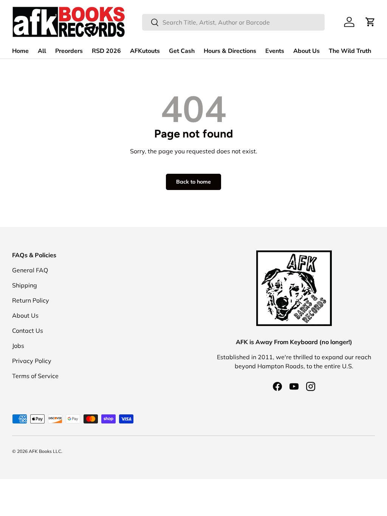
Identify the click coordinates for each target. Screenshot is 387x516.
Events (274, 51)
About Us (306, 51)
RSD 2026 (106, 51)
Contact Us (27, 330)
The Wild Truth (350, 51)
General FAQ (30, 270)
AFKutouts (145, 51)
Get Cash (182, 51)
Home (20, 51)
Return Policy (30, 300)
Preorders (69, 51)
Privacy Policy (31, 361)
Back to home (193, 181)
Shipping (24, 285)
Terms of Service (35, 376)
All (42, 51)
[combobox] (233, 22)
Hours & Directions (230, 51)
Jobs (18, 345)
